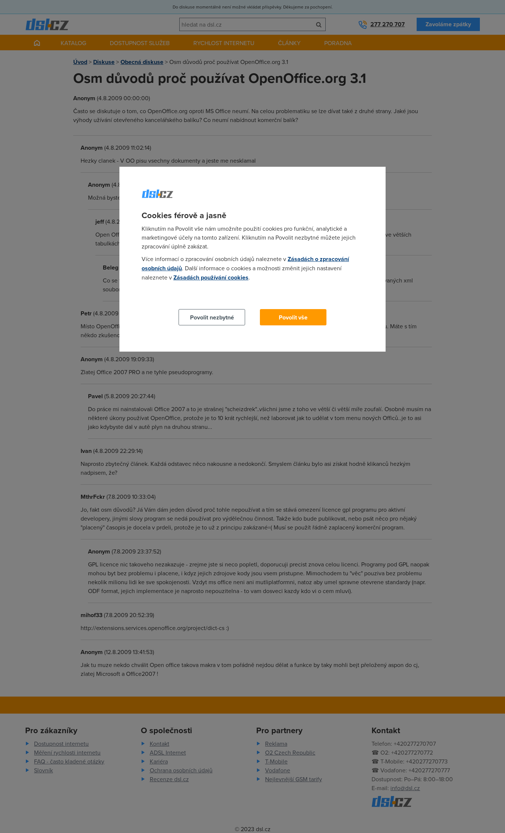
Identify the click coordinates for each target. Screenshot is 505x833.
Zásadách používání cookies (210, 277)
